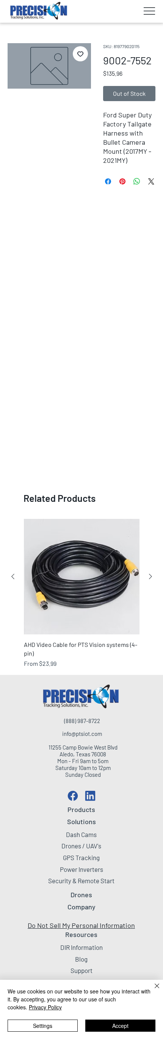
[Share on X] (151, 181)
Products (81, 809)
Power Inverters (81, 869)
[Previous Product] (12, 576)
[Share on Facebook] (108, 181)
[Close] (152, 990)
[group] (81, 593)
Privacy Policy (45, 1007)
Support (81, 970)
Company (81, 907)
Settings (42, 1025)
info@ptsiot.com (82, 733)
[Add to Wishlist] (80, 53)
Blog (81, 959)
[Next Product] (150, 576)
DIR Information (81, 947)
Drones (81, 894)
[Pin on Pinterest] (122, 181)
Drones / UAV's (81, 846)
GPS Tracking (81, 857)
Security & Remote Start (81, 880)
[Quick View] (81, 576)
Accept (120, 1025)
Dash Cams (81, 834)
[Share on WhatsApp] (136, 181)
